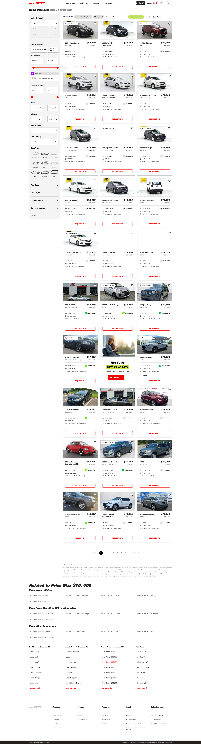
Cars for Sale (70, 3)
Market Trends (106, 719)
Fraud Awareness (131, 719)
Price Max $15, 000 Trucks (76, 631)
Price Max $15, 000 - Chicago (112, 613)
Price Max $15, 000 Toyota (147, 595)
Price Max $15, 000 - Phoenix (41, 619)
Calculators (105, 712)
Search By (55, 712)
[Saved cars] (162, 3)
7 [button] (125, 553)
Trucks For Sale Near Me (157, 715)
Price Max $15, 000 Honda (40, 601)
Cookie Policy (130, 733)
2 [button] (104, 553)
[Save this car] (95, 24)
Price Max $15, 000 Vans (146, 631)
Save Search (136, 17)
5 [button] (117, 553)
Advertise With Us (82, 719)
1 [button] (100, 553)
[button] (141, 554)
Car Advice (56, 719)
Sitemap (104, 723)
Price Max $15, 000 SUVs (110, 631)
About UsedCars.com (83, 712)
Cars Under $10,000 (156, 719)
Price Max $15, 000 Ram (110, 595)
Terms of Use (129, 712)
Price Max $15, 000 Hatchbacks (42, 637)
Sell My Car (84, 3)
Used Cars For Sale (156, 712)
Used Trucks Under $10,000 (158, 723)
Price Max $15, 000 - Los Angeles (78, 613)
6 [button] (121, 553)
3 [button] (109, 553)
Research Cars (57, 727)
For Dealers (109, 3)
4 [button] (113, 553)
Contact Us (80, 715)
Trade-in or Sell (57, 715)
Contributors (105, 715)
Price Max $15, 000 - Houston (148, 613)
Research (96, 3)
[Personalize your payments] (94, 45)
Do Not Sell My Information (133, 723)
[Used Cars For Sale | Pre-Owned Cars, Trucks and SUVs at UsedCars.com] (37, 3)
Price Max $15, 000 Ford (39, 595)
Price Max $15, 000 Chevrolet (77, 595)
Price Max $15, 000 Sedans (40, 631)
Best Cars (55, 723)
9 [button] (134, 553)
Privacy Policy (130, 715)
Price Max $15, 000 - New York (41, 613)
